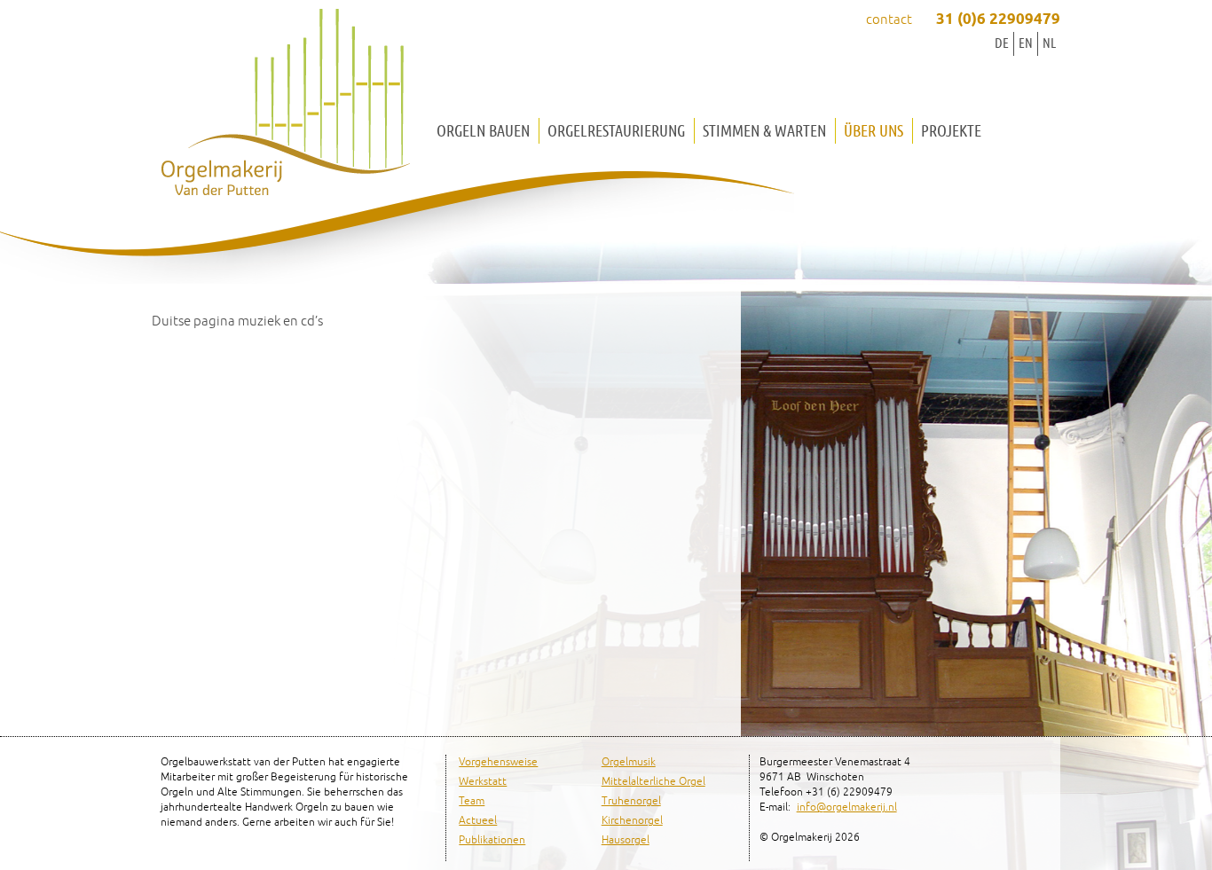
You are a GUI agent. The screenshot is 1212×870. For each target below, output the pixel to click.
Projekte (951, 131)
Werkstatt (483, 781)
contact (889, 20)
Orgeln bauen (483, 131)
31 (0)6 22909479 (998, 20)
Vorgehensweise (498, 762)
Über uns (873, 131)
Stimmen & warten (764, 131)
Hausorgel (625, 840)
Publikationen (492, 840)
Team (471, 801)
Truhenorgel (631, 801)
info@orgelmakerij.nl (847, 807)
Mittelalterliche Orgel (653, 781)
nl (1049, 43)
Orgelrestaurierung (616, 131)
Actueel (478, 820)
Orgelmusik (629, 762)
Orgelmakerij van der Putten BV (285, 106)
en (1026, 43)
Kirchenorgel (632, 820)
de (1002, 43)
